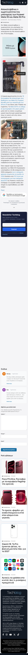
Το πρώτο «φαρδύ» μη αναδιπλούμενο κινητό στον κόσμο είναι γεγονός (13, 514)
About (13, 648)
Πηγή (2, 190)
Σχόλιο (3, 414)
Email (2, 441)
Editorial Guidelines (16, 645)
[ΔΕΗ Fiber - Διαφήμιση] (14, 47)
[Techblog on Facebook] (3, 634)
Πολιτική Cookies (8, 642)
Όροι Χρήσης (6, 640)
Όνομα (3, 433)
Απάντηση (9, 383)
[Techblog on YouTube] (10, 634)
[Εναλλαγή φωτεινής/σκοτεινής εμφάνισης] (22, 2)
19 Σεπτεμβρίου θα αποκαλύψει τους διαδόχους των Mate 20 (12, 98)
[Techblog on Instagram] (7, 634)
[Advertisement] (14, 303)
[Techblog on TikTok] (18, 634)
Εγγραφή (14, 229)
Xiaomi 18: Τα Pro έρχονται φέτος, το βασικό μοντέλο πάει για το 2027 (14, 548)
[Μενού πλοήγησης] (25, 2)
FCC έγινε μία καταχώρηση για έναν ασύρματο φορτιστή (12, 178)
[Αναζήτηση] (20, 3)
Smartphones (5, 22)
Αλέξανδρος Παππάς (15, 19)
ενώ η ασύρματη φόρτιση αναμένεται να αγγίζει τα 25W (12, 174)
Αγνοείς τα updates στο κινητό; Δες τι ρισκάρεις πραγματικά (14, 580)
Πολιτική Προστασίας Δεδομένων (16, 640)
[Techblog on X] (14, 634)
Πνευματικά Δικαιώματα (14, 643)
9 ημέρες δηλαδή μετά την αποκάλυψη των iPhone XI (12, 102)
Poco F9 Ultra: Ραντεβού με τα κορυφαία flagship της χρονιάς (14, 481)
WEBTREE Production (19, 648)
